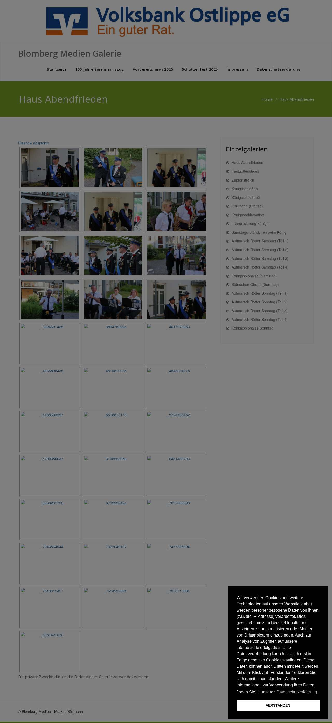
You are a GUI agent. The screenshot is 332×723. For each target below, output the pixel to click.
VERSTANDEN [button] (278, 705)
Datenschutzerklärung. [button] (297, 692)
